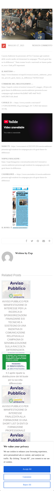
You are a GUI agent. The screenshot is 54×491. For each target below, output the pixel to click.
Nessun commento (42, 45)
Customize (27, 477)
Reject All (27, 485)
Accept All (27, 469)
